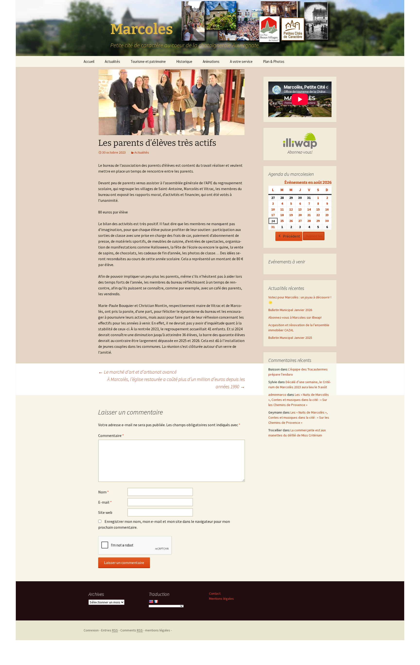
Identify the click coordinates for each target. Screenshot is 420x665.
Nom (103, 492)
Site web (105, 512)
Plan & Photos (273, 61)
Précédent (291, 236)
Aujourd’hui (314, 236)
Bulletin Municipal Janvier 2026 (290, 310)
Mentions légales (221, 598)
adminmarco (277, 394)
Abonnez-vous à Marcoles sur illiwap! (295, 317)
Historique (184, 61)
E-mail (105, 502)
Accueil (89, 61)
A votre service (241, 61)
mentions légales (157, 630)
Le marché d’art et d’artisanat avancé (137, 372)
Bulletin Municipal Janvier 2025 (290, 337)
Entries (109, 630)
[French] (156, 601)
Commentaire (111, 435)
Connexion (91, 630)
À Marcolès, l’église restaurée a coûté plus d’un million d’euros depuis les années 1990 (176, 382)
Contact (214, 593)
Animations (211, 61)
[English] (151, 601)
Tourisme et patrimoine (148, 61)
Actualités (112, 61)
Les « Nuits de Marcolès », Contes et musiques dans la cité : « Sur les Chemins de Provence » (298, 399)
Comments (131, 630)
